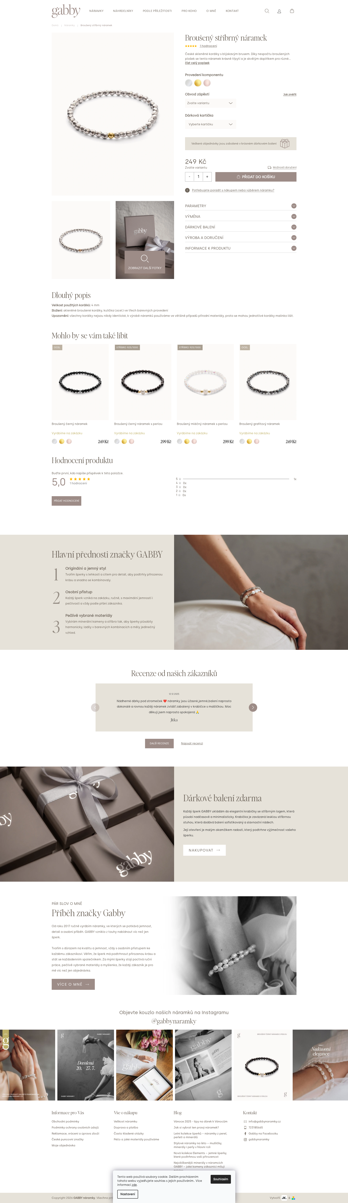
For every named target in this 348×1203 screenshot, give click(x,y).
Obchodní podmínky (65, 1121)
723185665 (256, 1127)
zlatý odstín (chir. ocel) (61, 441)
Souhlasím (220, 1179)
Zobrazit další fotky (144, 268)
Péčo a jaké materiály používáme (136, 1139)
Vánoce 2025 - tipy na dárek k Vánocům (200, 1121)
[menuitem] (96, 11)
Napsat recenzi (192, 743)
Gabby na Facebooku (263, 1133)
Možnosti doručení (284, 167)
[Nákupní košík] (291, 11)
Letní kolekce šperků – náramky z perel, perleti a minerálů (200, 1135)
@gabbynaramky (174, 1021)
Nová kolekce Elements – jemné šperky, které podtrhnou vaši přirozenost (200, 1155)
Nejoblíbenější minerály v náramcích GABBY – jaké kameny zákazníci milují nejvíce (199, 1166)
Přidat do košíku (258, 177)
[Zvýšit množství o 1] (207, 176)
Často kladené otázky (129, 1133)
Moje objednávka (63, 1145)
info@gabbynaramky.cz (265, 1121)
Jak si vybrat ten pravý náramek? (196, 1127)
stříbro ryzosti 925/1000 (117, 441)
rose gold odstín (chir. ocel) (69, 441)
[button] (253, 707)
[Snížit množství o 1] (189, 176)
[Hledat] (266, 11)
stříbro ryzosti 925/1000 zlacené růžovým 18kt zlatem (131, 441)
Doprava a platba (126, 1127)
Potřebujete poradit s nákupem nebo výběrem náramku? (233, 190)
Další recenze (159, 743)
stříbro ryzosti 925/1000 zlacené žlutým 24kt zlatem (124, 441)
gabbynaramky (259, 1139)
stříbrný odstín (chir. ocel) (54, 441)
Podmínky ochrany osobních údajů (75, 1127)
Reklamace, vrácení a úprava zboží (75, 1133)
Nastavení (127, 1194)
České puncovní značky (67, 1139)
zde (134, 1185)
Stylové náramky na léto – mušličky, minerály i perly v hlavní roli (198, 1145)
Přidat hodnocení (66, 500)
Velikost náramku (125, 1121)
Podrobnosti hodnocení (240, 46)
